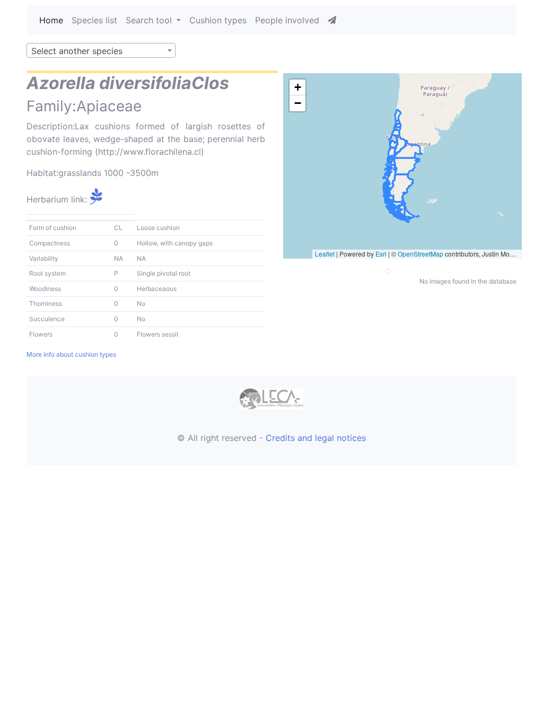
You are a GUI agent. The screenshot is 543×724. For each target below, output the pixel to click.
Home (51, 20)
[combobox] (101, 50)
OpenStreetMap (420, 253)
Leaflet (325, 253)
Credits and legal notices (316, 437)
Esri (381, 253)
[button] (297, 87)
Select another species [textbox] (76, 51)
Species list (94, 20)
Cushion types (218, 20)
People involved (287, 20)
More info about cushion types (71, 354)
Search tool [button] (150, 20)
